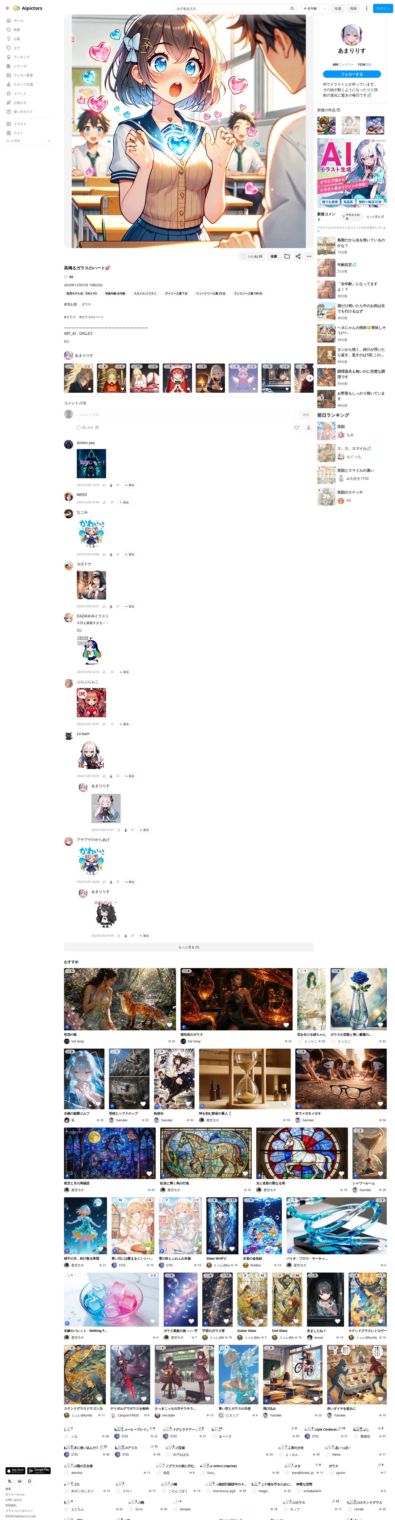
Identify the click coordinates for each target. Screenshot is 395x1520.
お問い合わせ (13, 1500)
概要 (8, 1489)
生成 (338, 8)
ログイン (383, 8)
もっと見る (373, 216)
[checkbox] (78, 427)
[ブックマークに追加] (287, 256)
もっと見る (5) (189, 947)
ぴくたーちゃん (15, 1494)
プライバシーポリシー (19, 1511)
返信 (131, 485)
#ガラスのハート (91, 317)
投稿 (353, 8)
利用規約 (10, 1505)
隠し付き (87, 427)
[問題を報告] (118, 485)
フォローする (352, 74)
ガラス (86, 304)
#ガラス (70, 317)
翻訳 (66, 341)
